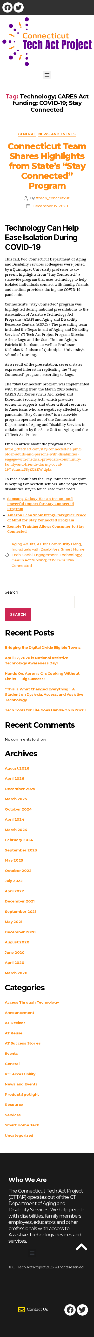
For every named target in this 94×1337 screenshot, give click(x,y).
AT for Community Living (59, 544)
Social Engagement (40, 554)
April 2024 (14, 819)
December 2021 (20, 901)
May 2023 (14, 860)
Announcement (19, 1012)
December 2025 (20, 788)
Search (11, 592)
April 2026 (14, 778)
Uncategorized (19, 1135)
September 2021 (20, 911)
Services (13, 1115)
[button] (47, 75)
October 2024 (18, 809)
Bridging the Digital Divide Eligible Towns (43, 647)
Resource (14, 1104)
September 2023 (21, 850)
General (27, 134)
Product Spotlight (22, 1094)
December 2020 (20, 932)
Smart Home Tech (22, 1125)
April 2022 (14, 891)
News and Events (57, 134)
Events (11, 1053)
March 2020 (16, 973)
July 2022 (14, 880)
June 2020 (15, 952)
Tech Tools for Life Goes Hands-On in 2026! (45, 710)
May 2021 (13, 921)
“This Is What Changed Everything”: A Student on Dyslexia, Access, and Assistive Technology (44, 694)
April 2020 (14, 962)
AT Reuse (13, 1033)
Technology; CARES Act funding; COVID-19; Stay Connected (47, 560)
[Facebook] (7, 7)
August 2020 (17, 942)
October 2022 (18, 870)
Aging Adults (23, 544)
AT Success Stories (23, 1043)
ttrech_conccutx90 (53, 198)
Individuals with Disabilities (36, 549)
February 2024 (19, 839)
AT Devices (15, 1022)
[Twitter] (18, 7)
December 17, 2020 (50, 206)
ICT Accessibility (20, 1074)
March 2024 (16, 829)
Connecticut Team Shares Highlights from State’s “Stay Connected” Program (47, 166)
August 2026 (17, 768)
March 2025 (16, 799)
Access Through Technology (32, 1002)
